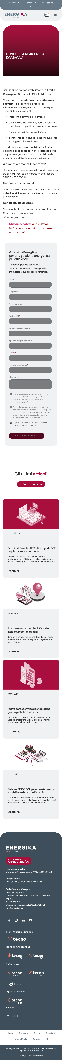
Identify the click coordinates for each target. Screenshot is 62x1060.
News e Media (20, 1039)
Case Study (27, 3)
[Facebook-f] (9, 920)
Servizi (37, 1033)
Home (10, 1033)
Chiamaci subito (20, 224)
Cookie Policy (37, 1055)
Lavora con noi (47, 3)
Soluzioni (50, 1033)
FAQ (36, 3)
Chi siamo (23, 1033)
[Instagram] (16, 920)
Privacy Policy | (25, 1055)
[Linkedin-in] (23, 920)
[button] (55, 15)
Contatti (36, 1039)
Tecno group (14, 3)
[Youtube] (30, 920)
